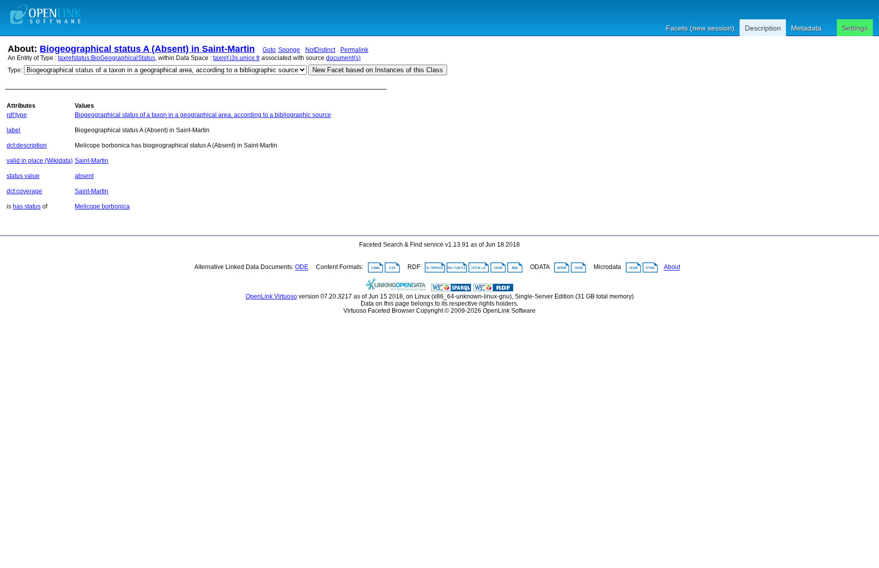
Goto (269, 49)
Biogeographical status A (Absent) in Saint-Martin (147, 49)
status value (23, 176)
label (13, 130)
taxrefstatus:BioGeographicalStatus (106, 58)
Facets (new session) (700, 28)
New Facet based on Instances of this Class (377, 70)
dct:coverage (24, 191)
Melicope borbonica (102, 206)
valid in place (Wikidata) (40, 160)
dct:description (27, 145)
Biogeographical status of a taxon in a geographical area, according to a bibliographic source (203, 114)
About (672, 267)
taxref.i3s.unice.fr (236, 58)
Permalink (354, 49)
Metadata (806, 28)
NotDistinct (320, 49)
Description (763, 28)
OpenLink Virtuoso (271, 296)
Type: (15, 70)
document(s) (343, 58)
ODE (301, 267)
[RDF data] (493, 289)
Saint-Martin (91, 160)
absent (84, 176)
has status (27, 206)
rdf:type (17, 114)
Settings (855, 28)
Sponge (289, 49)
